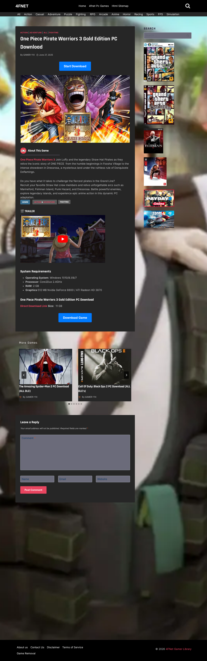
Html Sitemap (120, 5)
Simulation (173, 14)
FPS (160, 14)
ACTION (37, 202)
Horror (127, 14)
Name (25, 479)
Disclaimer (53, 647)
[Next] (126, 375)
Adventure (54, 14)
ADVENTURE (49, 202)
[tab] (69, 404)
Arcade (103, 14)
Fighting (81, 14)
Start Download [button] (75, 66)
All (18, 14)
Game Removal (26, 653)
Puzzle (68, 14)
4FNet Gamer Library (179, 649)
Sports (150, 14)
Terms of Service (72, 647)
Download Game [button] (75, 317)
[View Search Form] (188, 6)
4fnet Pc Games (99, 5)
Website (102, 479)
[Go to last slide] (24, 375)
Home (82, 5)
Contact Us (37, 647)
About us (22, 647)
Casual (40, 14)
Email (62, 479)
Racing (138, 14)
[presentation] (45, 366)
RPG (92, 14)
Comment (29, 438)
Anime (115, 14)
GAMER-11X (29, 55)
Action (28, 14)
